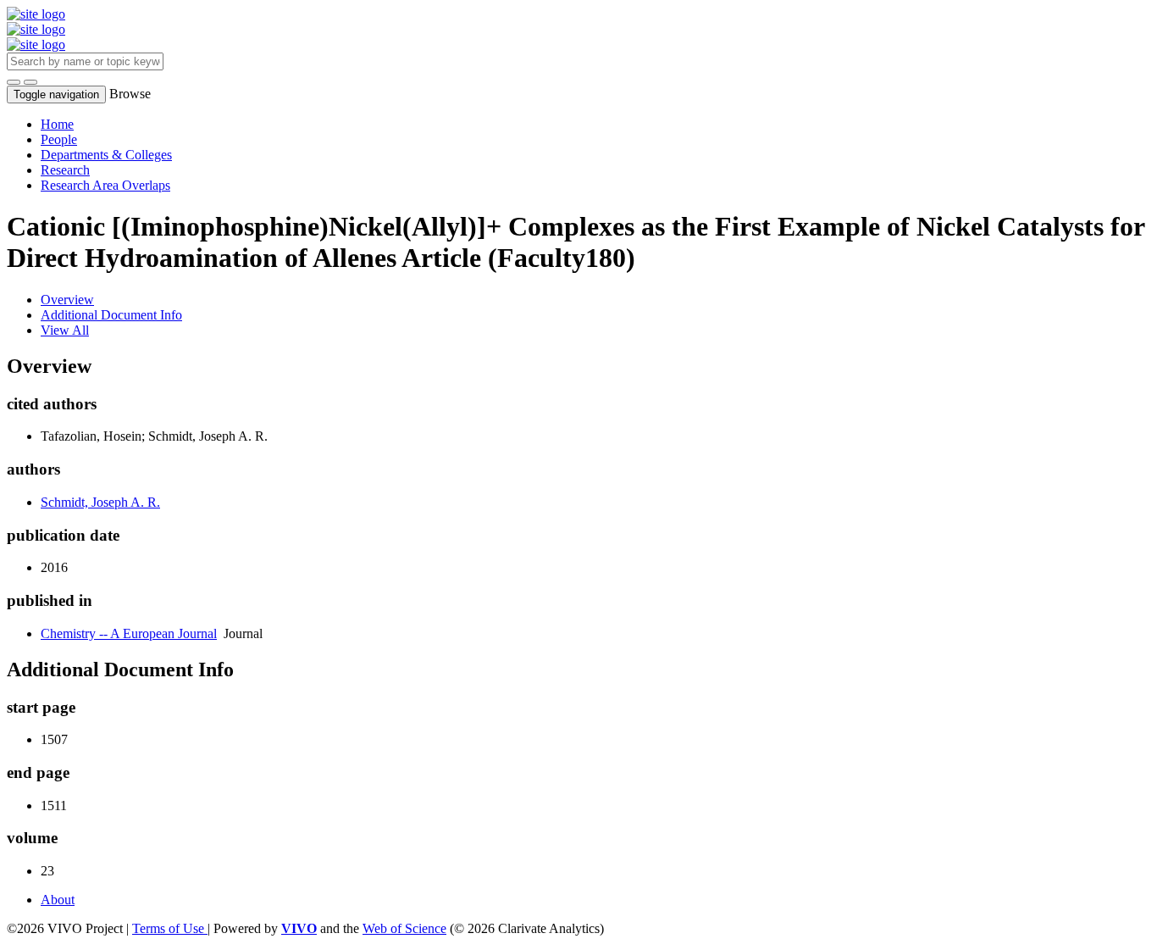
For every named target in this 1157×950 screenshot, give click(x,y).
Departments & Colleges (106, 154)
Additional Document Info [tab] (111, 315)
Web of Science (404, 928)
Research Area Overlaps (105, 185)
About (58, 899)
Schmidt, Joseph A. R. (100, 502)
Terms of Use (170, 928)
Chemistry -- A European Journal (129, 633)
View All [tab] (65, 330)
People (59, 139)
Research (65, 170)
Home (57, 124)
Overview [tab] (67, 299)
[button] (13, 82)
